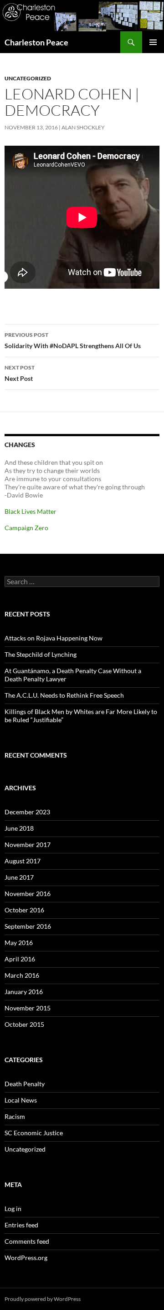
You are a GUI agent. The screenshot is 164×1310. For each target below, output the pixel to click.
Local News (21, 1100)
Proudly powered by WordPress (43, 1298)
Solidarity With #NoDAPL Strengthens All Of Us (73, 340)
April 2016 (20, 959)
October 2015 (24, 1024)
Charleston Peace (36, 42)
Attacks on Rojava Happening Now (53, 638)
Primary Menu (153, 42)
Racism (15, 1116)
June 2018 (19, 828)
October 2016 (24, 910)
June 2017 (19, 877)
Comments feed (27, 1241)
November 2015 (28, 1008)
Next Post (20, 373)
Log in (13, 1208)
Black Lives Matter (30, 511)
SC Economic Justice (34, 1133)
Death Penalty (25, 1084)
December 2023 (27, 812)
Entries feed (21, 1225)
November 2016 (28, 893)
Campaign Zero (26, 528)
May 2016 (19, 942)
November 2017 (28, 844)
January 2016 (24, 991)
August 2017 (23, 861)
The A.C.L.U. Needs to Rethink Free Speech (64, 695)
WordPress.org (26, 1257)
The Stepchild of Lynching (41, 654)
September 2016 (28, 926)
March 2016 (22, 975)
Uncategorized (28, 78)
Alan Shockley (83, 127)
